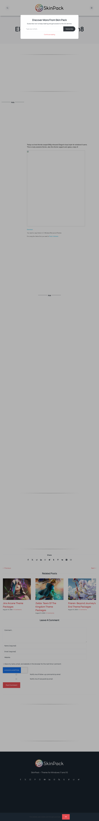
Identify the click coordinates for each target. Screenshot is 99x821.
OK (66, 817)
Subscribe (69, 29)
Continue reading (49, 34)
